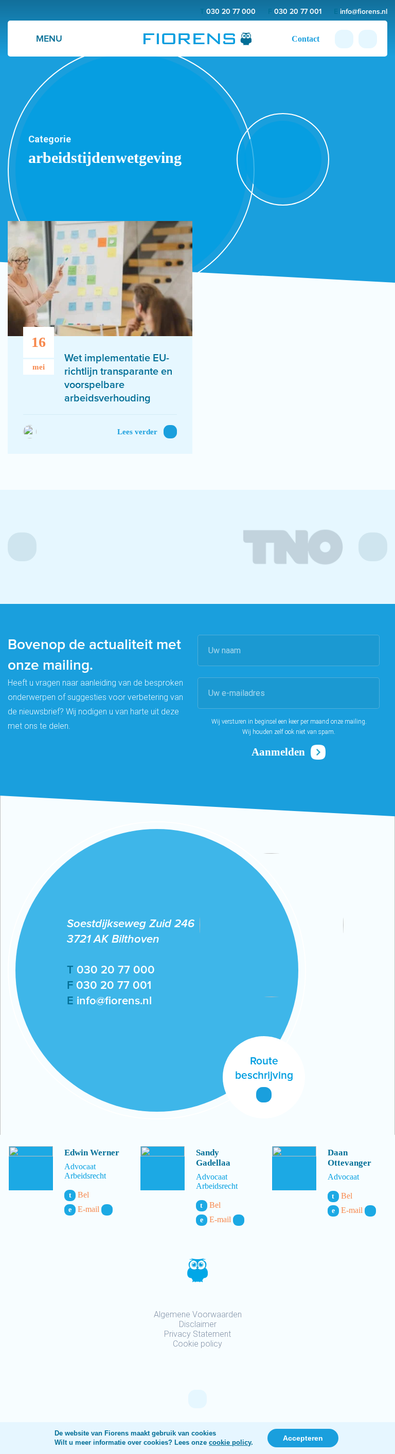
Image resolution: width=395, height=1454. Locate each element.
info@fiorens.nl (360, 11)
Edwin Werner (91, 1152)
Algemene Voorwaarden (198, 1314)
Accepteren (303, 1438)
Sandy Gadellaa (213, 1158)
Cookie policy (197, 1344)
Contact (305, 38)
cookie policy (230, 1442)
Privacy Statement (197, 1334)
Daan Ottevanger (349, 1158)
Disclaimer (198, 1324)
